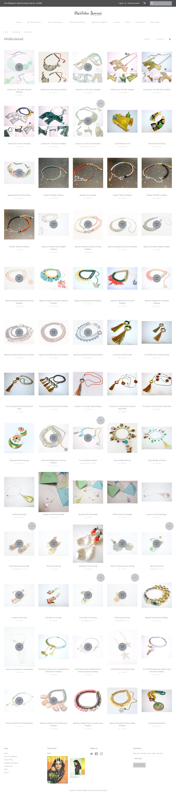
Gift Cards (155, 22)
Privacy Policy (8, 760)
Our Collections (55, 22)
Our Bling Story (34, 22)
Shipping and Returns (11, 763)
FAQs (6, 769)
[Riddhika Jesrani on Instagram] (101, 754)
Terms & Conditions (10, 756)
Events (117, 22)
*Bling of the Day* (78, 22)
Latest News (52, 748)
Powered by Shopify (100, 790)
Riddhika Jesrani (87, 790)
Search (6, 772)
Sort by (147, 39)
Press (127, 22)
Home (18, 22)
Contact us (140, 22)
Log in (121, 3)
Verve (49, 753)
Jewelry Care (8, 766)
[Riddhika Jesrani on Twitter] (91, 754)
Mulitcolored (16, 32)
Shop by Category (99, 22)
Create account (133, 3)
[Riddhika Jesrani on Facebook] (96, 754)
